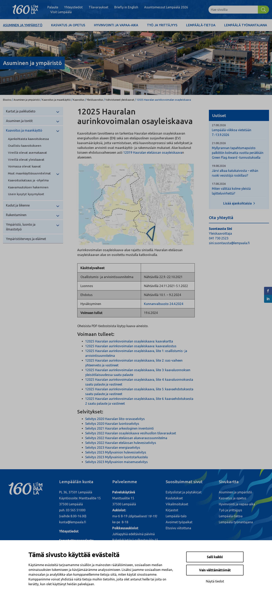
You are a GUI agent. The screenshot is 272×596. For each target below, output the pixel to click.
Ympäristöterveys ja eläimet (26, 239)
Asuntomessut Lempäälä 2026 (166, 7)
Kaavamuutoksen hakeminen (28, 187)
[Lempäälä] (25, 9)
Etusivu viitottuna (178, 528)
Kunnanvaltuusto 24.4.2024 (163, 304)
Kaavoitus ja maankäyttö (56, 99)
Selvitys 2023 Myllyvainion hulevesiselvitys (115, 452)
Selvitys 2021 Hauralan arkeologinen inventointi (119, 428)
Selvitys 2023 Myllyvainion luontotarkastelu (116, 457)
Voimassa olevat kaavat (24, 166)
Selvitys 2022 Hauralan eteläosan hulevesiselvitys (120, 443)
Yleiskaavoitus (95, 99)
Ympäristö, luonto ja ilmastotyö (20, 227)
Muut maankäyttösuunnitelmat (29, 173)
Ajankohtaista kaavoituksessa (28, 139)
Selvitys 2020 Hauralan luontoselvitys (112, 423)
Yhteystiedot (73, 7)
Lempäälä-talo (176, 516)
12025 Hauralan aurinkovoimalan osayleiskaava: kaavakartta (129, 341)
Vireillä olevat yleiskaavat (26, 159)
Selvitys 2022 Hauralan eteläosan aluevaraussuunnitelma (126, 438)
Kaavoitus (78, 99)
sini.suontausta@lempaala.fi (229, 243)
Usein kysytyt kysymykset (26, 194)
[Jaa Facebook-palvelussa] (268, 291)
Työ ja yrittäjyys (162, 25)
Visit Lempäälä (61, 12)
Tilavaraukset (98, 7)
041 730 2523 (218, 238)
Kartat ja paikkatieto (20, 111)
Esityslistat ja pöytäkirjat (184, 492)
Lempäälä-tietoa (200, 25)
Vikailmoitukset (177, 504)
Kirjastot (172, 510)
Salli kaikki (215, 557)
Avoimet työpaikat (179, 522)
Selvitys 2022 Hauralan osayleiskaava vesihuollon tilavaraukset (130, 433)
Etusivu (7, 99)
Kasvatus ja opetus (68, 25)
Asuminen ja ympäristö (22, 25)
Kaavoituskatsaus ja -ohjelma (28, 180)
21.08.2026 (219, 143)
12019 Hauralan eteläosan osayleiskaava (152, 152)
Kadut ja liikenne (18, 205)
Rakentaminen (16, 215)
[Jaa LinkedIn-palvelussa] (268, 299)
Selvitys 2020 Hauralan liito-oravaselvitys (115, 419)
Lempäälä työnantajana (245, 25)
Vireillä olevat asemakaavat (27, 152)
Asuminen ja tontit (19, 121)
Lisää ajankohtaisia (237, 203)
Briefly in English (126, 7)
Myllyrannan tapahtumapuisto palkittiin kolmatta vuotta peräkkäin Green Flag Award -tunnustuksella (237, 152)
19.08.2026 (219, 165)
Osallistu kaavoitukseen (24, 145)
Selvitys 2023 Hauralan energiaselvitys (112, 447)
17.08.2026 (219, 183)
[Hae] (263, 10)
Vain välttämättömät (215, 570)
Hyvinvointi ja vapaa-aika (116, 25)
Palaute (52, 7)
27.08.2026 (219, 125)
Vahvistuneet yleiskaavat (119, 99)
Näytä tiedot (215, 581)
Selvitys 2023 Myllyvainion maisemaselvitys (116, 462)
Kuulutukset (174, 498)
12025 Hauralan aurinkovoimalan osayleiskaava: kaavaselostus (130, 346)
